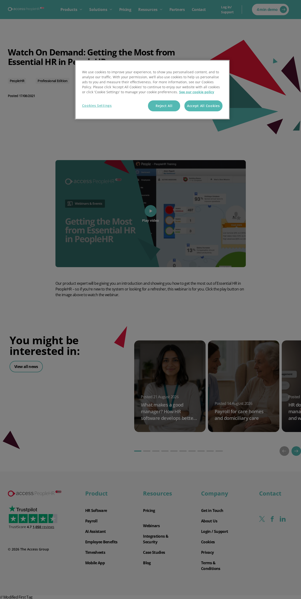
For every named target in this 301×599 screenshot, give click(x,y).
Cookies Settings (97, 105)
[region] (152, 90)
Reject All (164, 105)
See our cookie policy (196, 92)
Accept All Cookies (203, 105)
